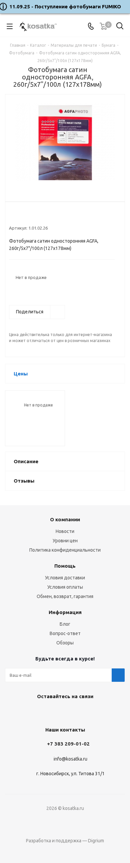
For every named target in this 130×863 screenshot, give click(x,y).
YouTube (63, 711)
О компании (65, 519)
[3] (25, 217)
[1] (12, 217)
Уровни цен (65, 540)
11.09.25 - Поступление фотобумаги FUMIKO (65, 6)
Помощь (65, 566)
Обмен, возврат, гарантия (65, 596)
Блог (65, 624)
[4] (31, 217)
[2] (18, 217)
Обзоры (65, 642)
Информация (65, 612)
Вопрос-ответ (65, 633)
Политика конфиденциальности (65, 550)
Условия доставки (65, 577)
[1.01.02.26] (65, 143)
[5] (37, 217)
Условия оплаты (65, 587)
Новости (65, 531)
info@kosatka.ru (70, 759)
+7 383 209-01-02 (68, 744)
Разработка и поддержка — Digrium (65, 840)
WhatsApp (80, 711)
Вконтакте (46, 711)
